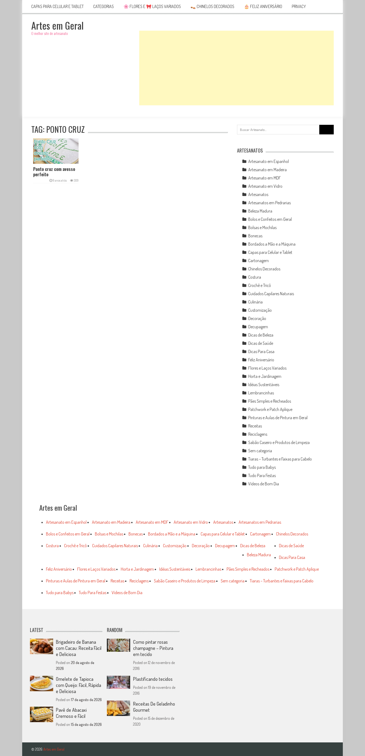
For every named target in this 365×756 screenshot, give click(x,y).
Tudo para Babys (262, 467)
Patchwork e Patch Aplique (270, 409)
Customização (260, 310)
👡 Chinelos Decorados (212, 6)
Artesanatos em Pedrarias (269, 202)
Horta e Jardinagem (264, 376)
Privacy (299, 6)
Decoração (257, 318)
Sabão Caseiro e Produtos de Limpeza (279, 442)
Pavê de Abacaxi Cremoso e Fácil (71, 713)
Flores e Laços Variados (267, 368)
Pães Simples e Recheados (269, 401)
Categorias (103, 6)
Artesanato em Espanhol (268, 161)
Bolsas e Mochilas (262, 227)
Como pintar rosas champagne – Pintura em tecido (153, 648)
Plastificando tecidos (153, 679)
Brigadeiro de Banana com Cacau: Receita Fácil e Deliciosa (79, 648)
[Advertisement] (236, 68)
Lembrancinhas (261, 392)
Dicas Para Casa (261, 351)
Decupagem (258, 326)
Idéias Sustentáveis (263, 384)
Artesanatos (258, 194)
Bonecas (255, 235)
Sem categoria (260, 450)
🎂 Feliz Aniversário (263, 6)
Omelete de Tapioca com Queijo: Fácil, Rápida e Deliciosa (78, 685)
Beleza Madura (260, 211)
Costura (254, 277)
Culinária (255, 302)
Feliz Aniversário (261, 359)
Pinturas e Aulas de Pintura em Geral (278, 417)
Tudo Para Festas (262, 475)
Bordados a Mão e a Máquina (272, 244)
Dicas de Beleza (260, 335)
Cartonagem (258, 260)
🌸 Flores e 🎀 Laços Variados (152, 6)
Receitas (255, 426)
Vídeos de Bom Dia (263, 483)
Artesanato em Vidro (265, 186)
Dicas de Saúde (260, 343)
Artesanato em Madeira (267, 169)
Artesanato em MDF (264, 178)
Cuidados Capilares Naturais (271, 293)
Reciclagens (257, 434)
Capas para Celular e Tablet (57, 6)
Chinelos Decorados (264, 268)
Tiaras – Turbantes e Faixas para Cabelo (280, 459)
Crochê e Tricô (259, 285)
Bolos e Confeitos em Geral (270, 219)
